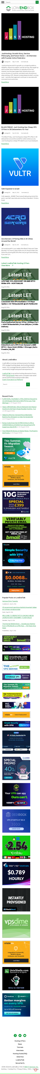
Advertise (20, 1057)
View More (5, 265)
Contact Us (12, 1069)
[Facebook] (15, 1036)
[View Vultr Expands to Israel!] (20, 185)
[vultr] (20, 449)
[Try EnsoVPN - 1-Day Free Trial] (20, 554)
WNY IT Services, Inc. (31, 1067)
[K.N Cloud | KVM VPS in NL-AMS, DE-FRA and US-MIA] (20, 581)
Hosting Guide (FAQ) (20, 1054)
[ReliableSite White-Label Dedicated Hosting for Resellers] (20, 475)
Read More (5, 82)
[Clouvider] (20, 502)
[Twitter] (20, 1036)
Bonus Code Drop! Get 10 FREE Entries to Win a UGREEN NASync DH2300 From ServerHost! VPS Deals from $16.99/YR (18, 425)
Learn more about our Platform (13, 380)
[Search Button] (37, 2)
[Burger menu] (2, 2)
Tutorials (20, 1047)
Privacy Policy (22, 1069)
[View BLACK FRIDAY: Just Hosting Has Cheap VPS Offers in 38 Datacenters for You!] (20, 124)
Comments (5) (24, 61)
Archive (4, 1069)
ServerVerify (10, 375)
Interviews (20, 1050)
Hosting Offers (20, 1041)
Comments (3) (24, 244)
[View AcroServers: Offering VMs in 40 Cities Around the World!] (15, 235)
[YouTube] (24, 1036)
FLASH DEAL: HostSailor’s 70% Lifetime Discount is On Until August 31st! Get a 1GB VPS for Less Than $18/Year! (19, 401)
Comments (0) (25, 192)
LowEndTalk (6, 373)
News (20, 1044)
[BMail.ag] (20, 528)
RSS (29, 1069)
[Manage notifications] (35, 1069)
